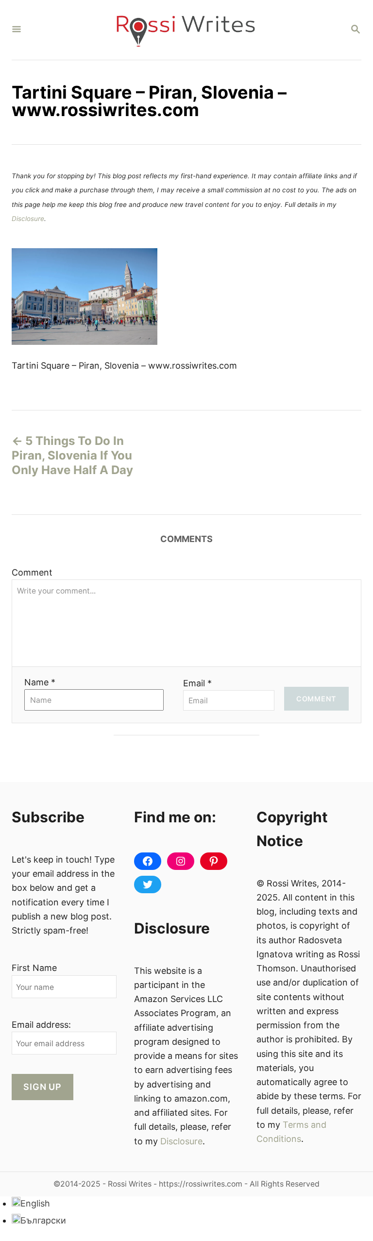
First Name (34, 968)
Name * (39, 682)
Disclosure (28, 218)
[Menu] (16, 29)
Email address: (41, 1025)
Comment (32, 572)
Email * (197, 683)
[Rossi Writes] (185, 30)
